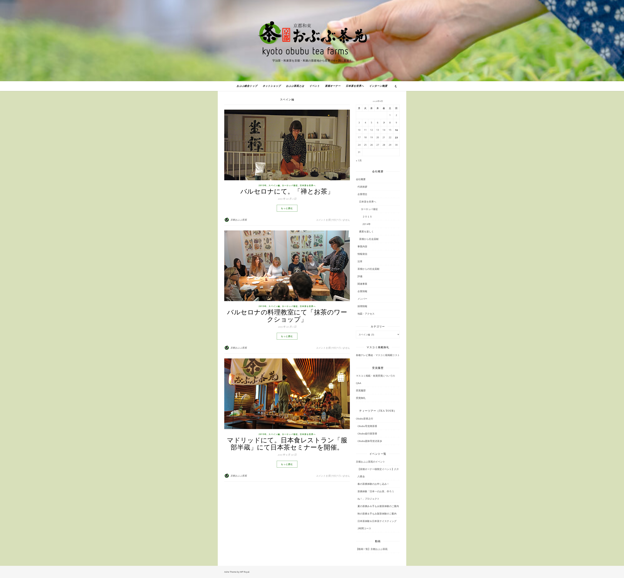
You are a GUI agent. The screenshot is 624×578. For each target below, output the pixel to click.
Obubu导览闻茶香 (367, 426)
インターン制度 (378, 86)
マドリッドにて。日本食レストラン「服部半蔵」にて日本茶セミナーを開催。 (287, 443)
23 (396, 137)
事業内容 (362, 246)
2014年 (366, 224)
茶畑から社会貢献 (369, 239)
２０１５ (367, 216)
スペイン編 (274, 185)
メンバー (362, 298)
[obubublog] (312, 38)
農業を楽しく (366, 231)
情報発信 (362, 253)
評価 (360, 276)
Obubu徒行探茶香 (367, 433)
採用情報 (362, 306)
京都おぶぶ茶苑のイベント (370, 461)
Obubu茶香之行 (364, 418)
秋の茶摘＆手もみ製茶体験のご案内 (377, 513)
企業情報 (362, 291)
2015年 (263, 185)
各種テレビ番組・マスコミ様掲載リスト (378, 355)
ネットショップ (272, 86)
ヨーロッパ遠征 (290, 185)
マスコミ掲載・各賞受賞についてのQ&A (375, 379)
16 (396, 130)
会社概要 (361, 179)
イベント (314, 86)
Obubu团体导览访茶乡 (370, 441)
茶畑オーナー (333, 86)
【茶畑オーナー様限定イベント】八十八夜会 (378, 472)
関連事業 (362, 283)
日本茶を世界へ (355, 86)
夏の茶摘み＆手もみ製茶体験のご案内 (378, 506)
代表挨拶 (362, 186)
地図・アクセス (366, 313)
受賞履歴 (361, 390)
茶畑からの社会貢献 (368, 268)
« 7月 (359, 160)
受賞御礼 (361, 398)
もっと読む (287, 208)
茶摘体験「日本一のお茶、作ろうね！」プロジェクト (376, 495)
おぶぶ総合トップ (247, 86)
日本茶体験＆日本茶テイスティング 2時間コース (378, 524)
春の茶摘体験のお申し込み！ (373, 483)
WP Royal (244, 571)
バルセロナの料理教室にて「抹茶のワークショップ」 (287, 315)
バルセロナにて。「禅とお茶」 (287, 191)
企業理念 (362, 194)
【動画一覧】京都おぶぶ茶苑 (372, 549)
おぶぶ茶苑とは (295, 86)
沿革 (360, 261)
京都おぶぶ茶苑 (238, 219)
